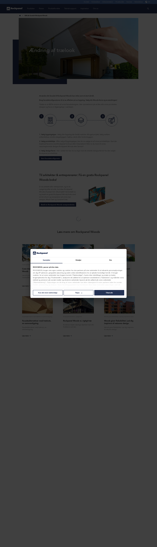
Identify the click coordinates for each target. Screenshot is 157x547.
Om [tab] (110, 260)
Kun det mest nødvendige (47, 293)
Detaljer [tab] (78, 260)
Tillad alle (109, 293)
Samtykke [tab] (46, 260)
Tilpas (77, 293)
